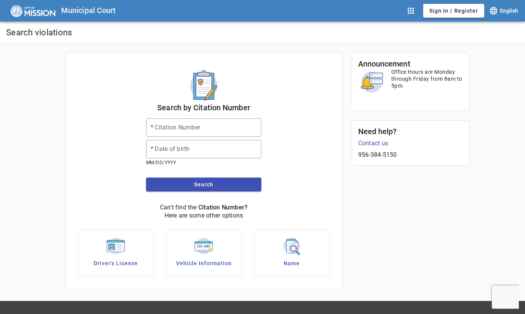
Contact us (373, 143)
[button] (411, 11)
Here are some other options (203, 215)
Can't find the (178, 207)
